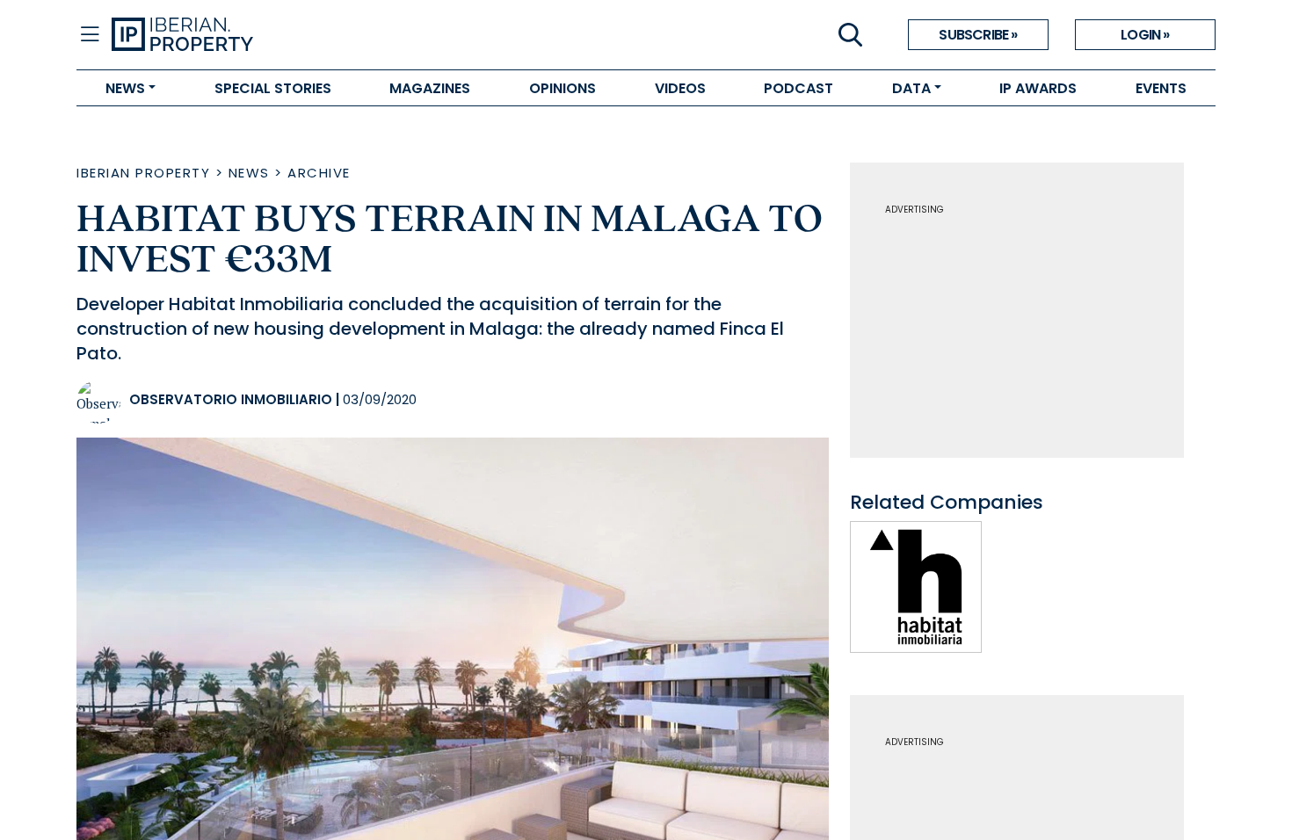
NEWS (125, 88)
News (249, 172)
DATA (911, 88)
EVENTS (1161, 88)
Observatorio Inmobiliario (230, 399)
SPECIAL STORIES (272, 88)
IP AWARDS (1038, 88)
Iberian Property (143, 172)
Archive (319, 172)
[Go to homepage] (379, 35)
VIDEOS (680, 88)
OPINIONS (562, 88)
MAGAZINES (429, 88)
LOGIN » (1145, 35)
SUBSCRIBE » (978, 35)
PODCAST (798, 88)
